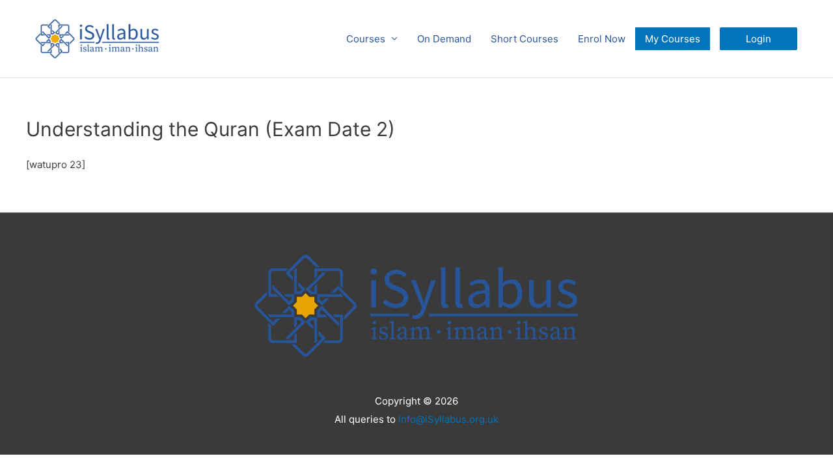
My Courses (672, 39)
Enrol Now (601, 39)
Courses (365, 39)
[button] (758, 38)
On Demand (444, 39)
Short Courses (524, 39)
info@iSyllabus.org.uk (448, 419)
